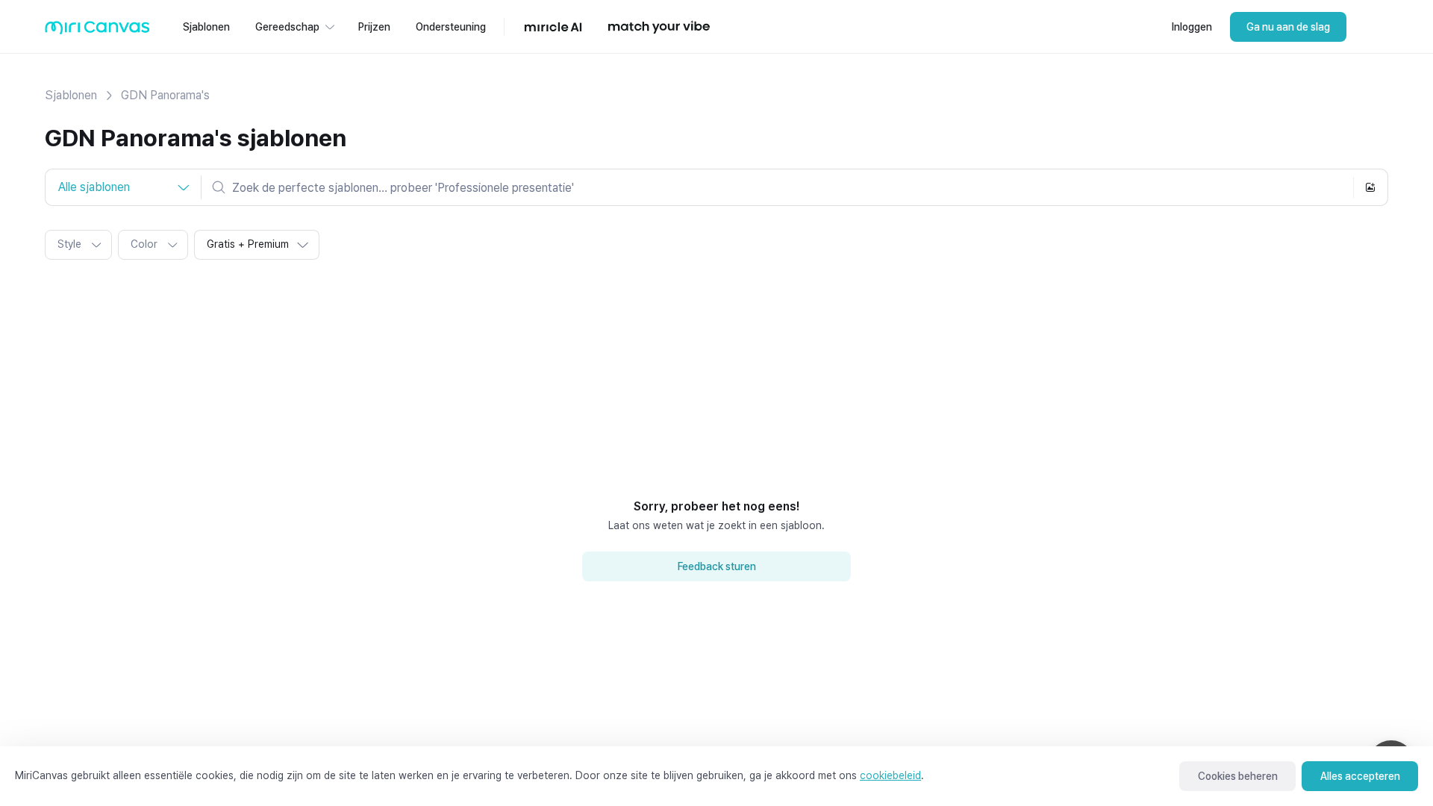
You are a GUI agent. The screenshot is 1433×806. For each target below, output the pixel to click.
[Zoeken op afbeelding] (1370, 187)
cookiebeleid (890, 775)
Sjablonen (71, 95)
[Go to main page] (97, 31)
